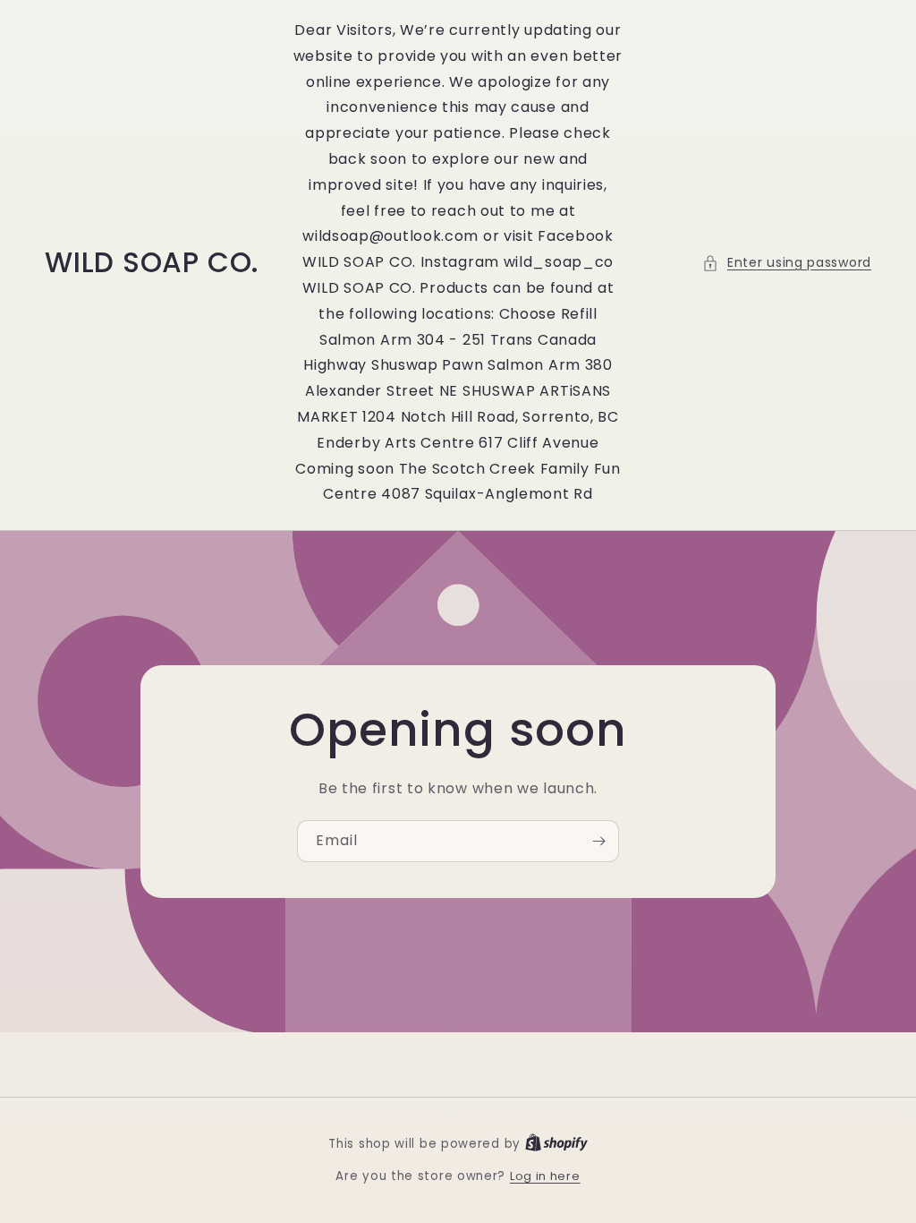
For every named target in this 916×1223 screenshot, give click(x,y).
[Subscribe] (598, 841)
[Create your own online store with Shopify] (556, 1143)
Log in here (545, 1176)
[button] (786, 263)
